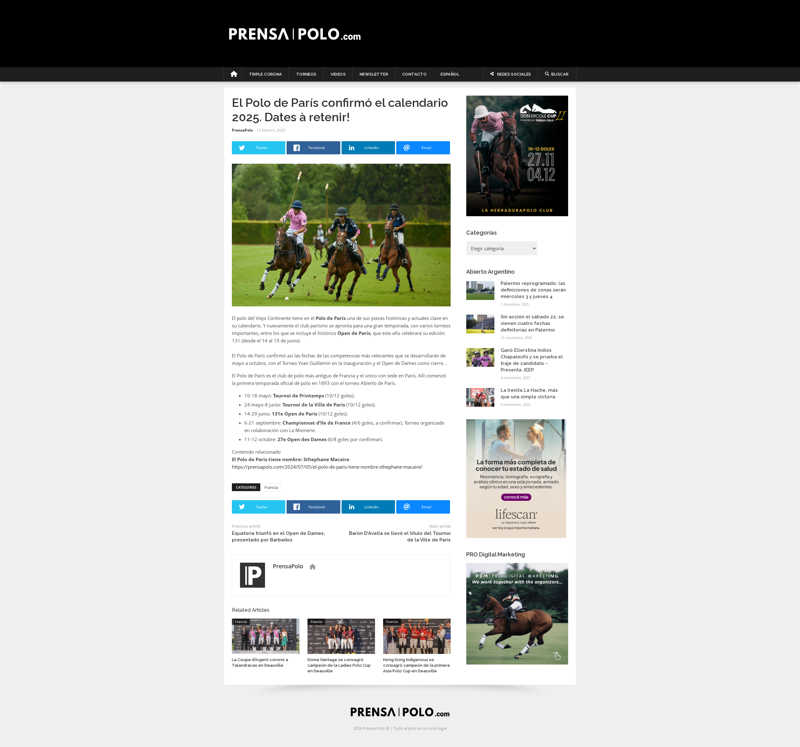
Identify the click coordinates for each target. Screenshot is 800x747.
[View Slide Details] (517, 156)
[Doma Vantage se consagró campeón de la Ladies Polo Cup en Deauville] (341, 635)
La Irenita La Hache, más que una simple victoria (529, 393)
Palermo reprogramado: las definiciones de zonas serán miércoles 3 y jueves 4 (533, 290)
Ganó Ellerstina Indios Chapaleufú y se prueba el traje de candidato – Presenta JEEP (532, 360)
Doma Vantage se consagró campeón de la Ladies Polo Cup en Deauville (339, 665)
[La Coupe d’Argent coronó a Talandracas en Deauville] (265, 635)
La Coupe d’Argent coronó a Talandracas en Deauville (260, 662)
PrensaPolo (242, 130)
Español (450, 74)
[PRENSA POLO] (400, 33)
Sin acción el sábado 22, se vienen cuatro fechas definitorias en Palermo (532, 323)
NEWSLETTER (374, 74)
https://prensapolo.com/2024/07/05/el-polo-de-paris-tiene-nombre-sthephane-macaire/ (327, 467)
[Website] (312, 567)
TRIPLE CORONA (265, 74)
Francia (271, 487)
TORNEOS (306, 74)
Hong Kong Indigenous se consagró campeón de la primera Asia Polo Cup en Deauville (416, 665)
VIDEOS (338, 74)
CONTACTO (414, 74)
